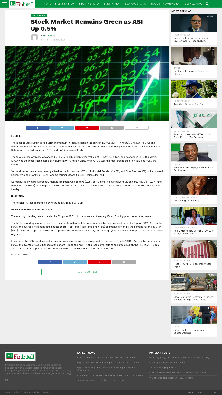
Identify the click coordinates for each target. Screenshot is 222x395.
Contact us (211, 393)
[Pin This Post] (87, 126)
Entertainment (112, 4)
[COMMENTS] (136, 126)
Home (47, 4)
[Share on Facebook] (38, 126)
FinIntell (48, 35)
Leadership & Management (165, 4)
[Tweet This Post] (62, 126)
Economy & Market (136, 4)
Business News (193, 4)
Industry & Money (89, 4)
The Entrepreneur (65, 4)
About (199, 393)
